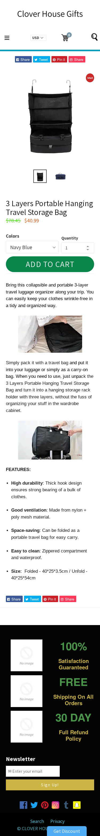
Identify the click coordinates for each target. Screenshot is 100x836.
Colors (12, 236)
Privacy (57, 821)
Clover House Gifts (44, 828)
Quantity (69, 238)
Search (37, 821)
